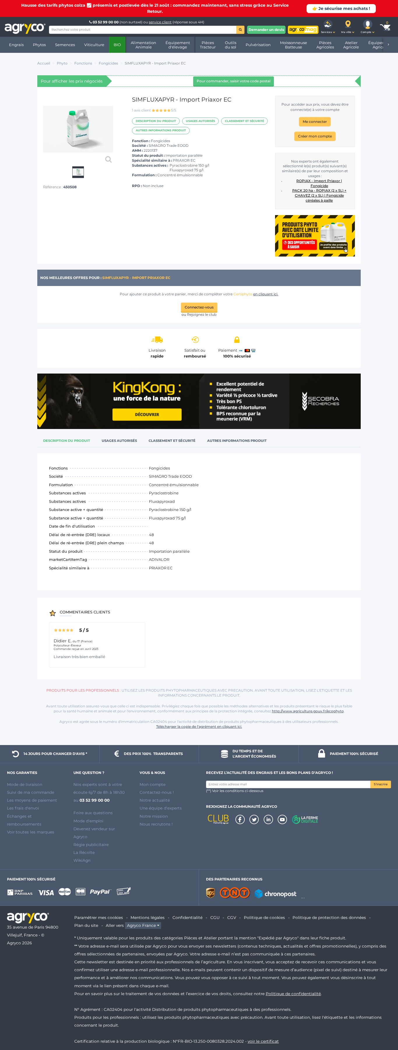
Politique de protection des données (329, 917)
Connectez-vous (199, 307)
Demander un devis (266, 29)
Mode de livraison (24, 784)
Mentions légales (148, 917)
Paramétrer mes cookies (98, 917)
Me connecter (315, 121)
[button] (328, 27)
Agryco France (141, 925)
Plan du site (86, 925)
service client (160, 22)
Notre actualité (155, 800)
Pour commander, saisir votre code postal (233, 81)
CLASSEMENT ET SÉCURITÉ (244, 121)
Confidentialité (187, 917)
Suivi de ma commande (30, 792)
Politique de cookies (264, 917)
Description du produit (156, 121)
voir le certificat (263, 1041)
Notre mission (154, 816)
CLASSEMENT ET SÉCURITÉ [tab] (172, 441)
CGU (215, 917)
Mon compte (152, 784)
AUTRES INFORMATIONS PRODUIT (161, 130)
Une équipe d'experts (161, 808)
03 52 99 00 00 (105, 22)
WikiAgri (82, 860)
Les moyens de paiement (32, 800)
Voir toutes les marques (30, 832)
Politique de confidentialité (293, 993)
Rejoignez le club (201, 314)
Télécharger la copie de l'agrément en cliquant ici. (199, 726)
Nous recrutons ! (156, 824)
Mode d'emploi (88, 821)
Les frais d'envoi (23, 808)
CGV (231, 917)
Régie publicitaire (91, 844)
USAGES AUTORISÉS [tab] (119, 441)
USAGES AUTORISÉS (200, 121)
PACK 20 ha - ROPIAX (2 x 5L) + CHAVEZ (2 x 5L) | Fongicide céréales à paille (319, 195)
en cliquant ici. (265, 294)
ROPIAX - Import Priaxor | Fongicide (319, 183)
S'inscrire (380, 784)
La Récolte (84, 852)
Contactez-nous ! (157, 792)
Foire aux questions (93, 812)
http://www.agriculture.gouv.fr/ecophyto (308, 711)
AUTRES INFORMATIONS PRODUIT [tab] (237, 441)
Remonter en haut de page (383, 1024)
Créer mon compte (315, 136)
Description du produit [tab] (66, 441)
